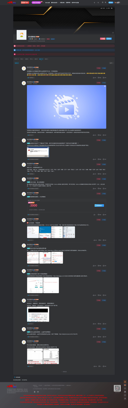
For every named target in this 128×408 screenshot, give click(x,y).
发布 (16, 63)
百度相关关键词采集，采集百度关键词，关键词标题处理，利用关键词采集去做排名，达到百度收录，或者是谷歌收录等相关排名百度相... (58, 132)
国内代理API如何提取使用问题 (37, 248)
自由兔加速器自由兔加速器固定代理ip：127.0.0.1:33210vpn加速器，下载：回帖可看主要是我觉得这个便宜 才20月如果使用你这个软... (58, 225)
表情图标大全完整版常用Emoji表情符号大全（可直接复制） (42, 71)
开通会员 (118, 2)
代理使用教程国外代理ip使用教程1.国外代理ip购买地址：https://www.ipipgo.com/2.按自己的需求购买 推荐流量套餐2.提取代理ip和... (57, 276)
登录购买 (100, 205)
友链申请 (35, 385)
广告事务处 (31, 77)
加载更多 (65, 371)
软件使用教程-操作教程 (33, 159)
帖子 (41, 59)
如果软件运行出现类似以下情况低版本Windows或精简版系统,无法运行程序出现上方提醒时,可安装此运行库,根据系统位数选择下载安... (58, 145)
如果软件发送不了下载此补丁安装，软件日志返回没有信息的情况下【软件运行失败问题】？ (53, 143)
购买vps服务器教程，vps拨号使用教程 (39, 332)
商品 (22, 59)
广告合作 (40, 385)
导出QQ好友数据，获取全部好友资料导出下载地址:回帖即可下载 (42, 347)
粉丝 (46, 59)
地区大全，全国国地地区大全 (34, 167)
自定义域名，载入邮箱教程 (36, 182)
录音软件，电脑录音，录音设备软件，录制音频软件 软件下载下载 (42, 305)
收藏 (26, 59)
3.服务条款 (68, 385)
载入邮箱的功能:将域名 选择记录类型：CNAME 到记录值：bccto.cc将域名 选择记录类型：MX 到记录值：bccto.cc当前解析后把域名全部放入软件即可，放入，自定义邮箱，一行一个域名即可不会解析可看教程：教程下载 (66, 185)
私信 (110, 38)
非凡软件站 (24, 380)
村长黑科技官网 (17, 380)
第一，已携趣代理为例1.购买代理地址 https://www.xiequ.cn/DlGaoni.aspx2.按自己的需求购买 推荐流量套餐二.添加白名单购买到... (57, 250)
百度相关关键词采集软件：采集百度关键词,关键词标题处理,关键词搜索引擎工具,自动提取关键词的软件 (54, 130)
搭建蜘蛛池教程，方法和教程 (36, 197)
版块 (36, 59)
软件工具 (30, 135)
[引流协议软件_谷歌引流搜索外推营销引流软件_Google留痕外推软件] (11, 386)
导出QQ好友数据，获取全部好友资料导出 (38, 345)
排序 (111, 63)
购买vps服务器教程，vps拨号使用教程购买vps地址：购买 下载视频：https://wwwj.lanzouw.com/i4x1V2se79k (52, 334)
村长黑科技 (32, 37)
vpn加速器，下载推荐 (33, 223)
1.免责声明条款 (47, 385)
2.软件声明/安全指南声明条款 (58, 385)
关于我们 (36, 386)
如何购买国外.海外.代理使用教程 (37, 274)
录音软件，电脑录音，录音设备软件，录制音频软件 (40, 303)
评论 (31, 59)
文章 (16, 59)
